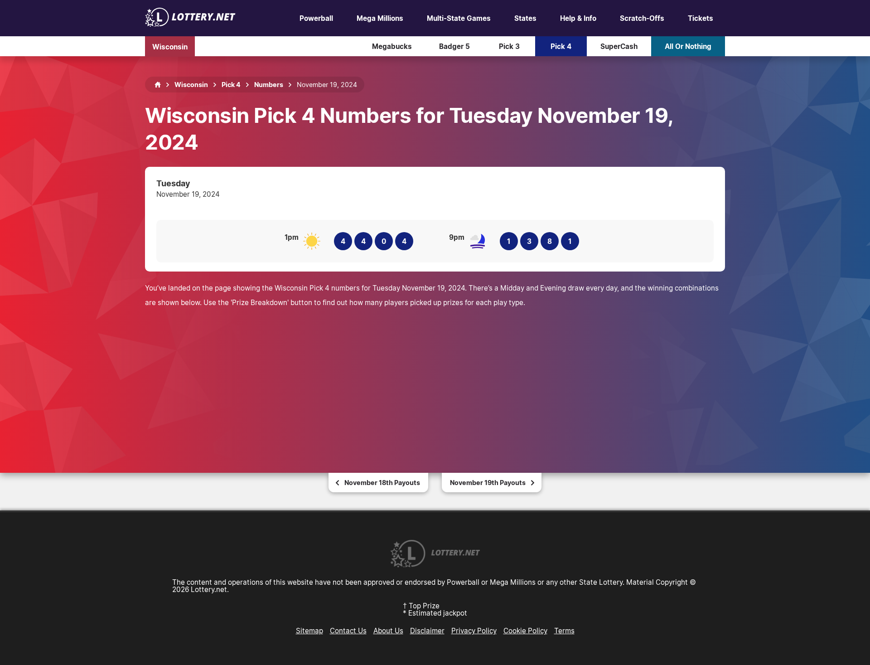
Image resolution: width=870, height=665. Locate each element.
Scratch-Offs (642, 18)
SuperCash (619, 46)
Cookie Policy (525, 630)
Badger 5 (454, 46)
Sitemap (309, 630)
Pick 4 (561, 46)
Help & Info (578, 18)
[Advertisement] (435, 377)
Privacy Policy (474, 630)
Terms (564, 630)
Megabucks (392, 46)
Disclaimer (427, 630)
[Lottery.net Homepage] (158, 85)
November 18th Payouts (382, 482)
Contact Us (348, 630)
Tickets (700, 18)
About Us (388, 630)
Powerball (316, 18)
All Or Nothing (688, 46)
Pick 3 (509, 46)
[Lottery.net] (190, 24)
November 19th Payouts (488, 482)
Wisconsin (170, 46)
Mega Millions (380, 18)
